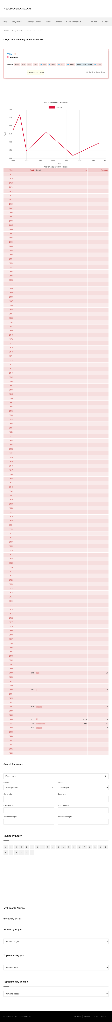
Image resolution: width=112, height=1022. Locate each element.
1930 (11, 542)
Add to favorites (97, 72)
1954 (11, 441)
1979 (11, 335)
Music (48, 22)
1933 (11, 529)
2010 (11, 204)
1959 (11, 419)
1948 (11, 466)
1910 (11, 626)
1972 (11, 365)
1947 (11, 470)
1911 (11, 622)
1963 (11, 403)
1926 (11, 559)
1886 (11, 728)
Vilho (79, 65)
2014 (11, 187)
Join (95, 22)
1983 (11, 318)
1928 (11, 550)
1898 (11, 677)
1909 (11, 631)
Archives (77, 1016)
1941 (11, 495)
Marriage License (34, 22)
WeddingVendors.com (17, 8)
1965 (11, 394)
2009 (11, 208)
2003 (11, 234)
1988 (11, 297)
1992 (11, 280)
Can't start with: (9, 805)
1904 (11, 652)
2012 (11, 196)
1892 (11, 702)
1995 (11, 267)
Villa (9, 54)
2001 (11, 242)
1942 (11, 491)
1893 (11, 698)
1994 (11, 272)
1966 (11, 390)
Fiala (17, 65)
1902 (11, 660)
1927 (11, 555)
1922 (11, 576)
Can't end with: (64, 805)
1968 (11, 381)
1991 (11, 284)
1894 (11, 694)
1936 (11, 517)
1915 (11, 605)
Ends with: (62, 794)
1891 (11, 707)
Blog (5, 22)
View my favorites (14, 919)
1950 (11, 457)
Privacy (87, 1016)
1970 (11, 373)
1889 (11, 715)
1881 (11, 749)
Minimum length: (10, 817)
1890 (11, 711)
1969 (11, 377)
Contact (104, 1016)
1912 (11, 618)
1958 (11, 424)
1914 (11, 610)
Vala (35, 65)
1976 (11, 348)
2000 (11, 246)
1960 (11, 415)
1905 (11, 648)
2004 (11, 229)
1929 (11, 546)
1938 (11, 508)
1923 (11, 571)
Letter (28, 30)
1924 (11, 567)
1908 (11, 635)
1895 (11, 690)
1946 (11, 474)
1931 (11, 538)
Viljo (90, 65)
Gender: (7, 783)
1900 (11, 669)
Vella (62, 65)
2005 (11, 225)
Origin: (60, 783)
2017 (11, 174)
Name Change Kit (73, 22)
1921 (11, 580)
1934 (11, 525)
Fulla (29, 65)
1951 (11, 453)
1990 (11, 289)
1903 (11, 656)
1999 (11, 250)
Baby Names (17, 22)
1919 (11, 588)
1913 (11, 614)
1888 (11, 719)
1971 (11, 369)
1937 (11, 512)
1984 (11, 314)
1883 (11, 740)
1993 (11, 276)
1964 (11, 398)
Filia (23, 65)
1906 (11, 643)
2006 (11, 221)
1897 (11, 681)
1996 (11, 263)
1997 (11, 259)
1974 (11, 356)
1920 (11, 584)
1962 (11, 407)
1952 (11, 449)
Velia (53, 65)
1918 (11, 593)
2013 (11, 191)
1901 (11, 664)
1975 (11, 352)
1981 (11, 327)
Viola (99, 65)
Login (106, 22)
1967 (11, 386)
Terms (95, 1016)
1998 (11, 255)
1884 (11, 736)
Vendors (58, 22)
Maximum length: (65, 817)
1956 (11, 432)
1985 (11, 310)
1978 (11, 339)
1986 (11, 305)
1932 (11, 533)
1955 (11, 436)
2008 (11, 212)
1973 (11, 360)
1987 (11, 301)
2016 (11, 179)
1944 (11, 483)
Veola (72, 65)
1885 (11, 732)
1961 (11, 411)
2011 (11, 200)
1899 (11, 673)
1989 (11, 293)
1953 (11, 445)
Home (6, 30)
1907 (11, 639)
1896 (11, 686)
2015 (11, 183)
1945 (11, 479)
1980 (11, 331)
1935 (11, 521)
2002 (11, 238)
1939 (11, 504)
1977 (11, 343)
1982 (11, 322)
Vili (84, 65)
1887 (11, 724)
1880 (11, 753)
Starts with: (8, 794)
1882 (11, 745)
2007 (11, 217)
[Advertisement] (56, 89)
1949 (11, 462)
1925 (11, 563)
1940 (11, 500)
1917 (11, 597)
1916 (11, 601)
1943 (11, 487)
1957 (11, 428)
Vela (44, 65)
